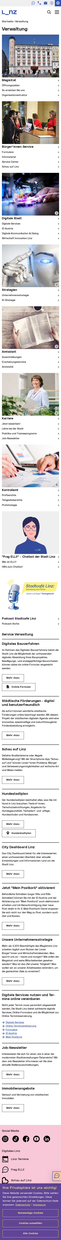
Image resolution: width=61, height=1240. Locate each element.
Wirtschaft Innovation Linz (17, 238)
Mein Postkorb (14, 1037)
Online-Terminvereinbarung (21, 1026)
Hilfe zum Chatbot (12, 567)
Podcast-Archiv (10, 624)
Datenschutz (22, 1204)
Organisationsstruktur (14, 95)
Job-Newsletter (11, 438)
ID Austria (7, 228)
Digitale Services (11, 224)
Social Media (10, 1130)
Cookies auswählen (30, 1223)
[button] (56, 213)
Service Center (10, 162)
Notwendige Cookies (30, 1213)
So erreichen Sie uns (13, 90)
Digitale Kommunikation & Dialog (20, 233)
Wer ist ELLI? (9, 562)
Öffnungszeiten (11, 85)
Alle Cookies (30, 1233)
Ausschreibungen (12, 357)
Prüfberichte (9, 495)
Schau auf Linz (10, 167)
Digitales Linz (11, 1151)
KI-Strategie (8, 300)
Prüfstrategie (9, 505)
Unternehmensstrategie (15, 295)
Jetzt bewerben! (11, 424)
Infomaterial (9, 157)
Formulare (8, 152)
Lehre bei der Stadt (12, 429)
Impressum (39, 1204)
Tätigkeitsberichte (12, 500)
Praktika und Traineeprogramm (19, 433)
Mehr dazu (13, 678)
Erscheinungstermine (14, 362)
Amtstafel (7, 367)
